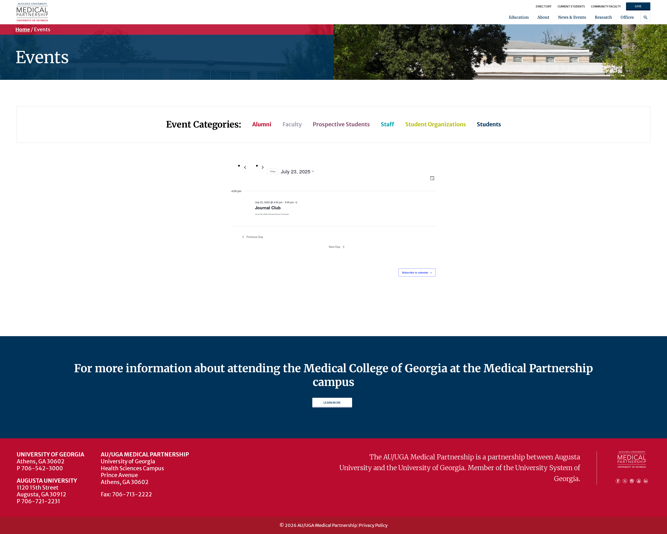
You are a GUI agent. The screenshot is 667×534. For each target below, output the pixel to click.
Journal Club (268, 208)
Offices (627, 17)
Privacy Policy (373, 525)
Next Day (334, 247)
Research (603, 17)
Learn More (332, 402)
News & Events (572, 17)
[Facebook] (618, 479)
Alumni (261, 124)
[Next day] (263, 167)
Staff (387, 124)
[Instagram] (632, 479)
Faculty (292, 124)
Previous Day (254, 237)
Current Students (571, 6)
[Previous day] (245, 167)
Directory (543, 6)
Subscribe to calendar (415, 272)
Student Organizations (435, 124)
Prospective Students (341, 124)
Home (22, 29)
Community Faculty (606, 6)
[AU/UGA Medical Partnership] (73, 12)
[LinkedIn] (645, 479)
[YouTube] (639, 479)
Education (519, 17)
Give (638, 6)
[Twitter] (625, 479)
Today (272, 171)
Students (489, 124)
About (543, 17)
